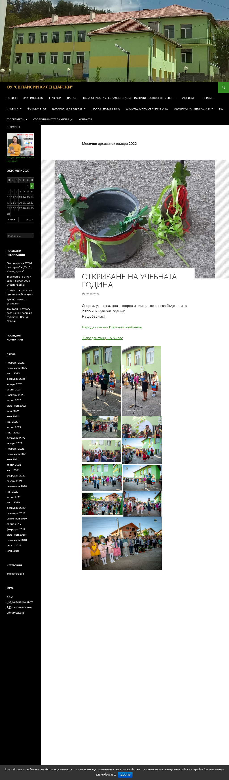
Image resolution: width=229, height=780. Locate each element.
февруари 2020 (16, 507)
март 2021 (13, 470)
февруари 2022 (16, 438)
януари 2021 (14, 481)
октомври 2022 (16, 405)
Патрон (72, 98)
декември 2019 (16, 513)
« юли (11, 219)
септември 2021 (17, 454)
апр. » (29, 219)
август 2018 (14, 545)
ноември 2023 (15, 395)
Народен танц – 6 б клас (102, 338)
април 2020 (14, 497)
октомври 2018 (16, 534)
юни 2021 (13, 459)
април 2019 (14, 524)
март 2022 (13, 432)
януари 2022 (14, 443)
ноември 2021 (15, 448)
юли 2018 (13, 550)
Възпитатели (15, 119)
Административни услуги (192, 109)
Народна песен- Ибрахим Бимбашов (112, 327)
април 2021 (14, 464)
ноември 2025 (15, 362)
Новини (12, 98)
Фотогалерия (37, 109)
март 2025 (13, 373)
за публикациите (20, 602)
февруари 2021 (16, 475)
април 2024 (14, 389)
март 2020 (13, 502)
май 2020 (12, 491)
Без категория (15, 573)
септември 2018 (17, 540)
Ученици (188, 98)
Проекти (12, 109)
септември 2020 (17, 486)
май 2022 (12, 421)
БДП (222, 109)
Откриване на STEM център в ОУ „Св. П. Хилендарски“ (19, 267)
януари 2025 (14, 384)
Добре (125, 774)
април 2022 (14, 427)
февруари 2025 (16, 378)
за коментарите (19, 607)
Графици (55, 98)
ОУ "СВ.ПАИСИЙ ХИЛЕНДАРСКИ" (40, 87)
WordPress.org (15, 612)
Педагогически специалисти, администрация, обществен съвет (128, 98)
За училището (33, 98)
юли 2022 (13, 411)
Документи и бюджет (67, 109)
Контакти (85, 119)
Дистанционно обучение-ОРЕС (147, 109)
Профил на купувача (105, 109)
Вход (10, 596)
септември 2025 (17, 368)
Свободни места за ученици (52, 119)
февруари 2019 (16, 529)
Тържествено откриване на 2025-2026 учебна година (19, 280)
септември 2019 (17, 518)
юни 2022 (13, 416)
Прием (207, 98)
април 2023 (14, 400)
